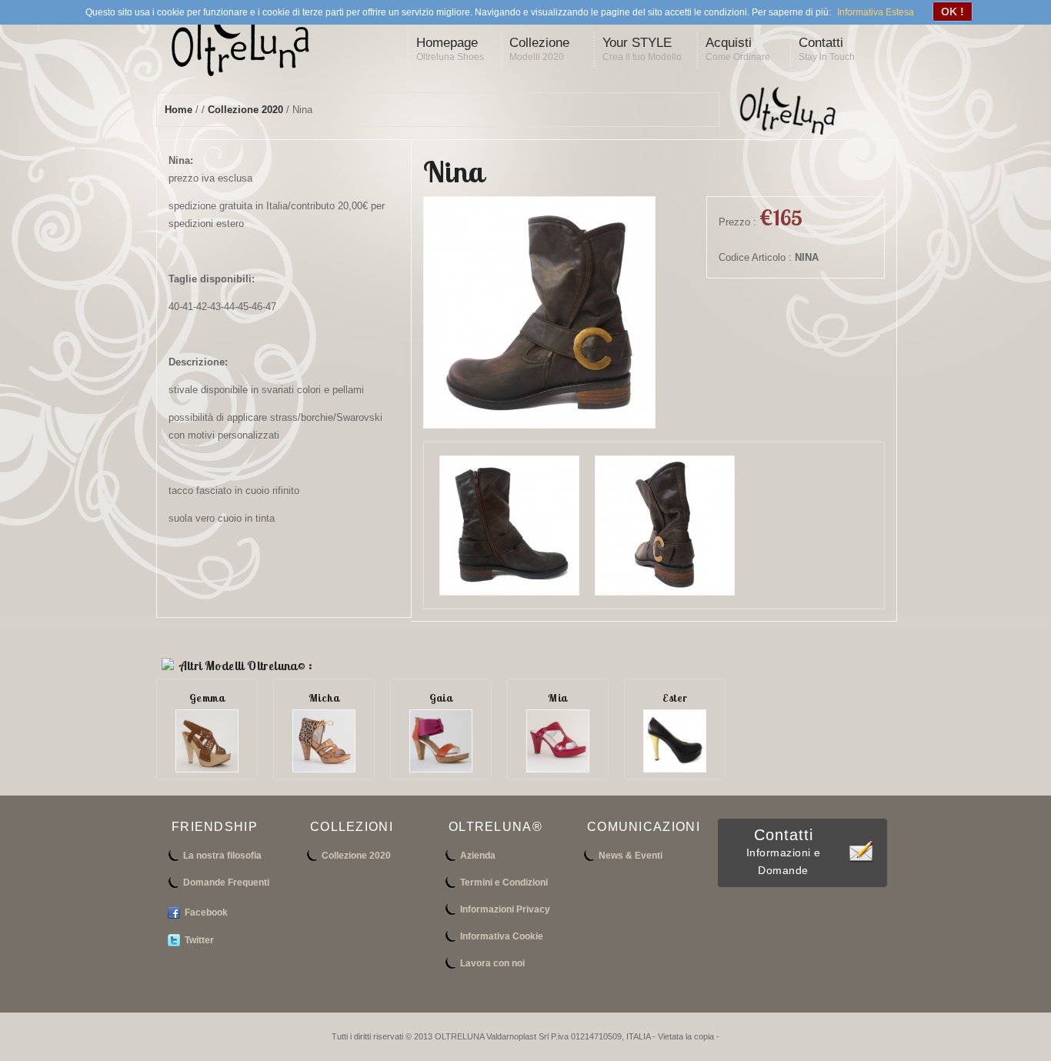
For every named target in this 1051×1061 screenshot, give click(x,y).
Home (178, 109)
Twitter (199, 940)
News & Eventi (630, 855)
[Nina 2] (509, 592)
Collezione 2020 (245, 109)
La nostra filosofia (222, 855)
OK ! (952, 11)
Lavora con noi (492, 963)
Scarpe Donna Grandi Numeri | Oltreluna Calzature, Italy (252, 44)
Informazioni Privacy (505, 909)
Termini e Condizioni (504, 882)
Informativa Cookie (501, 936)
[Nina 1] (665, 592)
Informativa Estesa (875, 12)
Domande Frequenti (226, 882)
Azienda (477, 855)
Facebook (206, 912)
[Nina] (539, 425)
